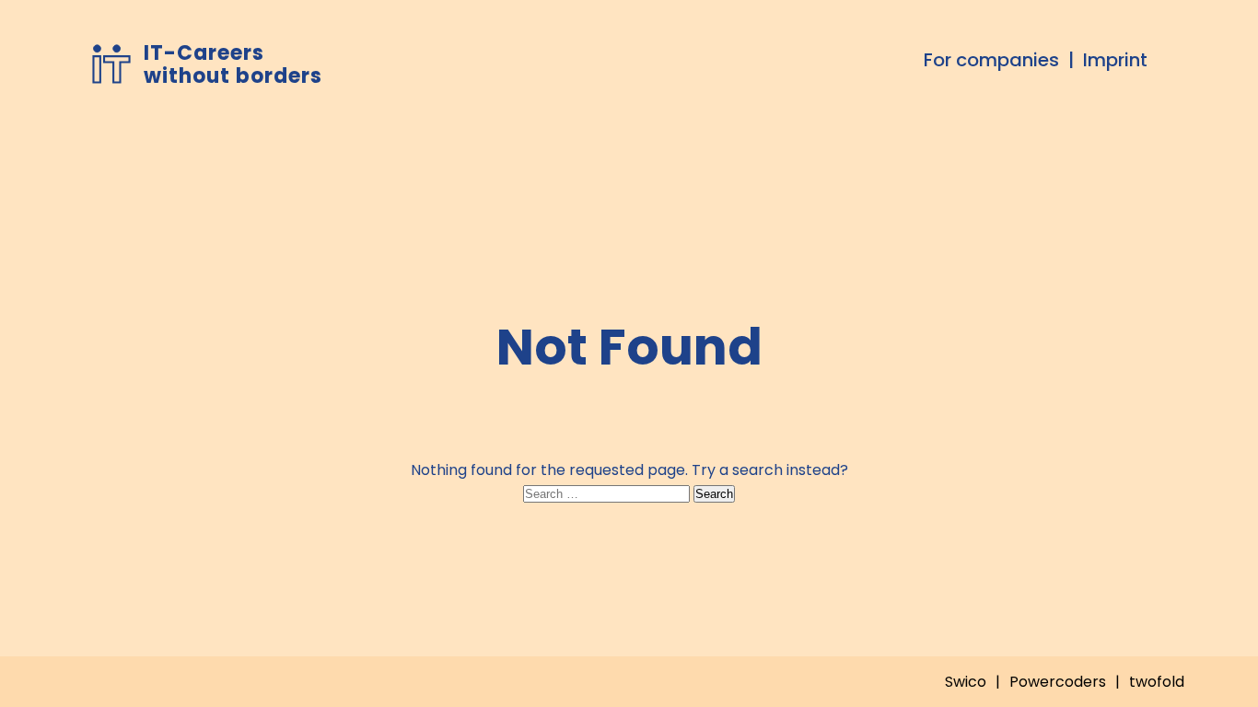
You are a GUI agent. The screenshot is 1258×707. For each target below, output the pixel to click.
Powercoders (1057, 681)
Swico (965, 681)
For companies (991, 60)
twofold (1156, 681)
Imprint (1115, 60)
